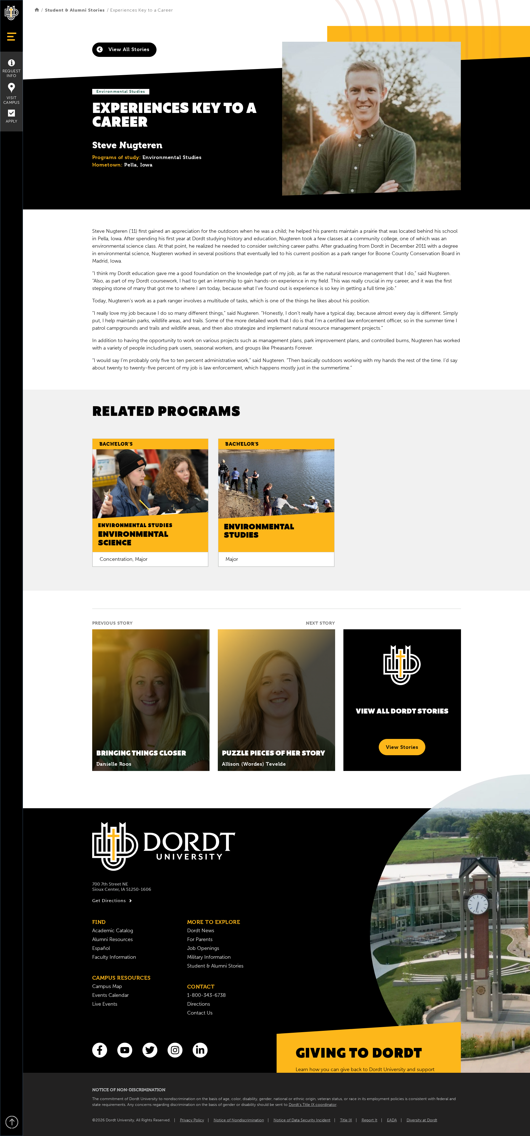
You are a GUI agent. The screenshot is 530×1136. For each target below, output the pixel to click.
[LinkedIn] (200, 1050)
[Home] (37, 10)
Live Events (104, 1004)
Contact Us (200, 1013)
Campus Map (107, 986)
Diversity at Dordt (422, 1120)
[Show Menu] (11, 36)
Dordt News (200, 931)
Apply (11, 121)
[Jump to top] (11, 1122)
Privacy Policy (192, 1120)
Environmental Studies (120, 91)
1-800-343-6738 (206, 995)
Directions (198, 1004)
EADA (392, 1120)
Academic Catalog (112, 931)
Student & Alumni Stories (75, 10)
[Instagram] (175, 1050)
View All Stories (128, 49)
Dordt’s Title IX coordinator (312, 1104)
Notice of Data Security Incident (302, 1120)
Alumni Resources (112, 939)
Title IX (346, 1120)
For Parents (200, 939)
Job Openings (203, 948)
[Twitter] (149, 1050)
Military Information (209, 957)
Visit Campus (11, 100)
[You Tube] (124, 1050)
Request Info (11, 73)
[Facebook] (99, 1050)
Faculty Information (114, 957)
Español (101, 948)
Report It (369, 1120)
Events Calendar (110, 995)
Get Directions (109, 900)
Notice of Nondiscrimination (239, 1120)
